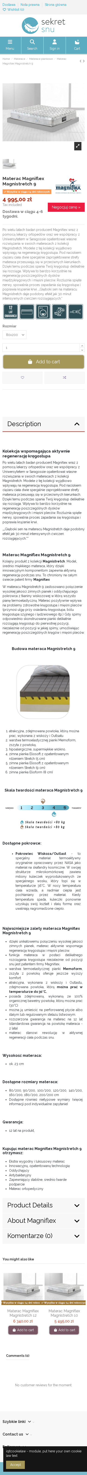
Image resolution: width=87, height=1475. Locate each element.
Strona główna (55, 5)
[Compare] (22, 1305)
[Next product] (84, 61)
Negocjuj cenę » (66, 207)
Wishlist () (15, 9)
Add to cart (48, 361)
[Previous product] (81, 61)
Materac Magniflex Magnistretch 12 (23, 1313)
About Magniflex (31, 1220)
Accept (15, 1465)
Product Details (30, 1205)
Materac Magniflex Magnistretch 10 (64, 1313)
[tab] (44, 424)
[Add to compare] (65, 378)
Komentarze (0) (29, 1236)
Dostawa (9, 5)
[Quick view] (29, 1305)
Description (24, 424)
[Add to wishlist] (23, 378)
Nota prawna (30, 5)
